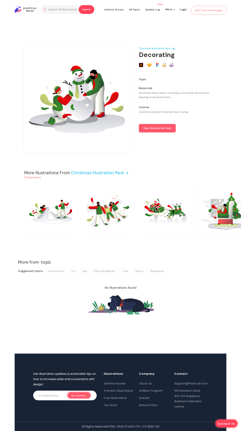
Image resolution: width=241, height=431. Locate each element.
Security (139, 271)
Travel (125, 271)
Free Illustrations (115, 398)
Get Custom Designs (209, 10)
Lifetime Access (114, 9)
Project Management (105, 271)
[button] (170, 10)
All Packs (134, 9)
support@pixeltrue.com (190, 383)
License (144, 398)
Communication (56, 271)
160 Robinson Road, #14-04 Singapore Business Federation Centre (188, 399)
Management (157, 271)
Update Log (152, 9)
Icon (73, 271)
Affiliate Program (151, 391)
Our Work (110, 405)
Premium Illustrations (118, 391)
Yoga (84, 271)
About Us (145, 383)
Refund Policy (148, 405)
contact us (226, 424)
